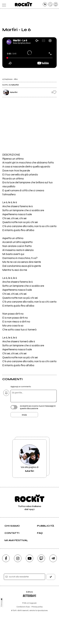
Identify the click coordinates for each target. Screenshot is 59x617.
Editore (28, 593)
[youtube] (29, 558)
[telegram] (53, 558)
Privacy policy (37, 607)
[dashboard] (56, 4)
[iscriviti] (50, 577)
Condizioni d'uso (23, 607)
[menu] (3, 4)
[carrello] (45, 4)
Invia (24, 414)
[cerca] (50, 4)
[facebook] (6, 558)
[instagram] (17, 558)
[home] (23, 4)
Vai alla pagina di (29, 469)
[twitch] (41, 558)
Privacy (2, 603)
